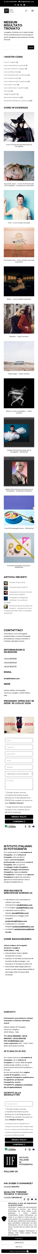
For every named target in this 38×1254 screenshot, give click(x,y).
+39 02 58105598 (10, 658)
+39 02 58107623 (10, 662)
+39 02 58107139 (10, 666)
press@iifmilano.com (20, 913)
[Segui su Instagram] (10, 1178)
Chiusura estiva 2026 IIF (18, 587)
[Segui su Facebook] (5, 1178)
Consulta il (17, 1197)
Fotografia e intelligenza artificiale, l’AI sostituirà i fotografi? (16, 600)
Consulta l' (11, 1186)
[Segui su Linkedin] (20, 1178)
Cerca (31, 47)
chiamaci (18, 1085)
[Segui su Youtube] (15, 1178)
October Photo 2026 (17, 582)
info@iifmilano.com (12, 678)
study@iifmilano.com (24, 908)
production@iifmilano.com (16, 921)
